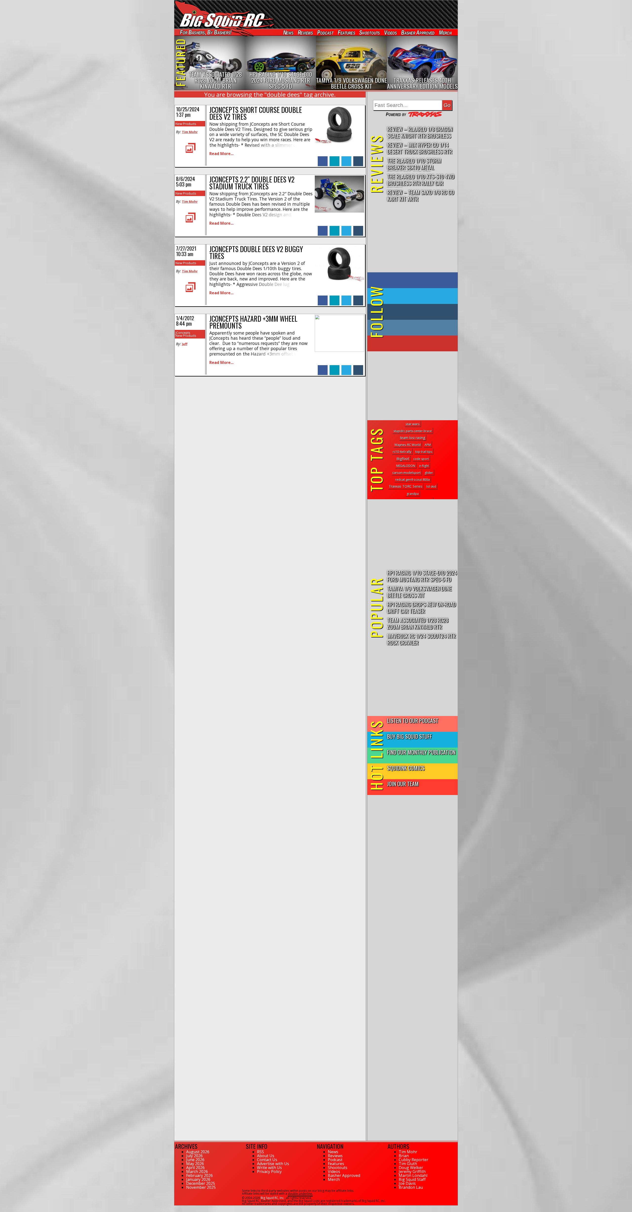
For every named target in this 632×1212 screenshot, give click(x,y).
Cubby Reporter (413, 1159)
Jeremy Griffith (412, 1171)
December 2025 (200, 1183)
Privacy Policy (269, 1171)
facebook (323, 158)
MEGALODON (405, 466)
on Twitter (419, 296)
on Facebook (413, 280)
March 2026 (197, 1171)
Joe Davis (407, 1183)
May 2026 (195, 1163)
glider (429, 473)
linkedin (334, 158)
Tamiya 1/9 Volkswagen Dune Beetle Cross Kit (419, 591)
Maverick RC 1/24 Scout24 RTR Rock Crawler (421, 639)
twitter (346, 158)
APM (428, 445)
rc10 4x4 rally (402, 452)
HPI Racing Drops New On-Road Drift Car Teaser (421, 607)
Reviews (305, 32)
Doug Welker (411, 1167)
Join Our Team (403, 783)
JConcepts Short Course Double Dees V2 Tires (255, 113)
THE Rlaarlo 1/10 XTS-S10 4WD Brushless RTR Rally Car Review (420, 180)
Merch (445, 32)
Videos (390, 32)
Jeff (184, 344)
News (288, 32)
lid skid (431, 486)
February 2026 (199, 1175)
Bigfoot (402, 458)
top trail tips (423, 452)
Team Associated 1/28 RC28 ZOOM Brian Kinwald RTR (417, 623)
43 (176, 1208)
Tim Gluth (408, 1163)
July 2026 (194, 1155)
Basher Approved (418, 32)
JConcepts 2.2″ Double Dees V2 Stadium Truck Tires (252, 182)
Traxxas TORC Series (405, 486)
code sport (421, 459)
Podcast (325, 32)
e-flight (424, 466)
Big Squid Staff (412, 1179)
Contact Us (267, 1159)
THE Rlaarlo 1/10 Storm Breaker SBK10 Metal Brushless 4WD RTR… (414, 164)
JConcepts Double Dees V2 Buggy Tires (256, 252)
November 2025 (201, 1187)
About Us (265, 1155)
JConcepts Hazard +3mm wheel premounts (253, 322)
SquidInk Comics (406, 768)
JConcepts (183, 332)
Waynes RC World (408, 444)
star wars (413, 424)
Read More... (221, 153)
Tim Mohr (190, 132)
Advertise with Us (273, 1163)
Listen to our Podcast (412, 720)
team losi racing (412, 437)
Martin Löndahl (413, 1175)
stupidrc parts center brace (413, 431)
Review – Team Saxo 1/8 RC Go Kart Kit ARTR (420, 195)
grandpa (413, 494)
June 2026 (195, 1159)
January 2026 (198, 1179)
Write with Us (269, 1167)
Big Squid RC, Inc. (272, 1198)
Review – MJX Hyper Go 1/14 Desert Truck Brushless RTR (419, 147)
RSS (260, 1151)
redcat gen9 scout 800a (412, 479)
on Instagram (411, 328)
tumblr (358, 158)
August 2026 (197, 1151)
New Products (186, 123)
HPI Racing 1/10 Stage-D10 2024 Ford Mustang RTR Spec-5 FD (422, 575)
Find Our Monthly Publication (421, 752)
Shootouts (369, 32)
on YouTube (416, 343)
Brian (404, 1155)
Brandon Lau (411, 1187)
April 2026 (195, 1167)
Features (346, 32)
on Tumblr (419, 312)
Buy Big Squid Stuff (409, 736)
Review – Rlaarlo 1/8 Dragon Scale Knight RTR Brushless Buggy (420, 132)
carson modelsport (406, 472)
